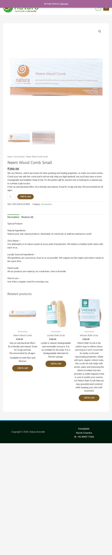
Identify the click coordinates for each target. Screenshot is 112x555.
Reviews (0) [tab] (27, 217)
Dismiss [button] (64, 4)
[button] (99, 31)
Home (9, 157)
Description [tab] (13, 217)
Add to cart (25, 196)
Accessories (19, 157)
